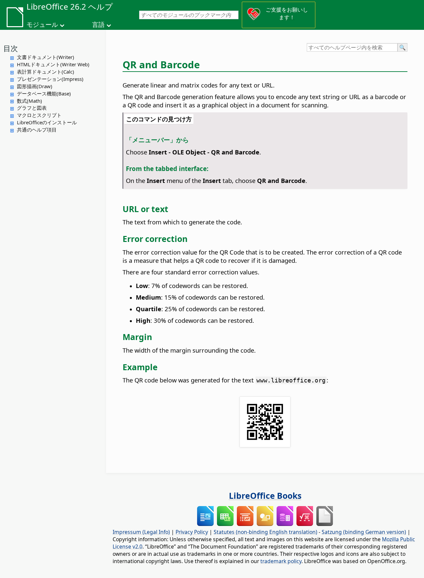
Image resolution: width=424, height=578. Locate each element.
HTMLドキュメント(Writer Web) (53, 64)
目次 (10, 48)
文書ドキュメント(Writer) (45, 57)
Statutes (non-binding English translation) (265, 532)
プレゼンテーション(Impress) (50, 79)
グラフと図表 (32, 107)
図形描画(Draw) (34, 86)
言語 (98, 24)
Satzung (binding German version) (364, 532)
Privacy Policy (192, 532)
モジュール (42, 24)
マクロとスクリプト (39, 115)
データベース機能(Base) (44, 93)
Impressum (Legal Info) (141, 532)
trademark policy (280, 561)
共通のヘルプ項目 (37, 129)
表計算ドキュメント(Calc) (45, 71)
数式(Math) (29, 100)
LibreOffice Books (265, 495)
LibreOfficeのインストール (47, 122)
